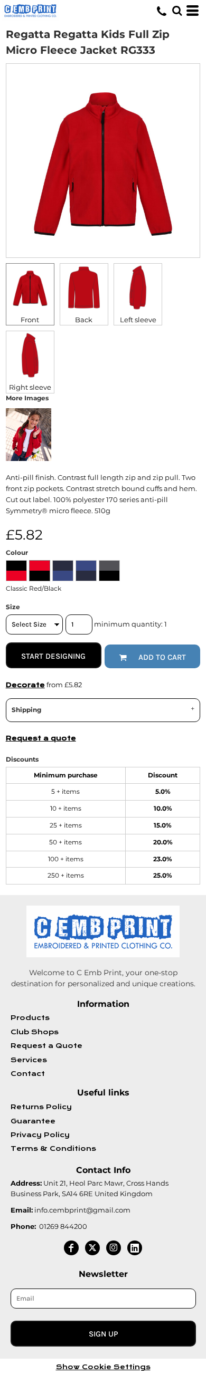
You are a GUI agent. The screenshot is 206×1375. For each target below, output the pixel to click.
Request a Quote (46, 1046)
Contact (28, 1074)
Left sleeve (138, 319)
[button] (177, 10)
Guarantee (33, 1121)
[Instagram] (113, 1248)
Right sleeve (30, 387)
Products (30, 1018)
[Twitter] (92, 1248)
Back (83, 319)
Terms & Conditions (53, 1149)
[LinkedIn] (134, 1248)
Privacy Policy (40, 1135)
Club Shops (35, 1032)
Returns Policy (41, 1107)
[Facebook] (71, 1248)
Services (29, 1060)
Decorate (25, 685)
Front (30, 319)
